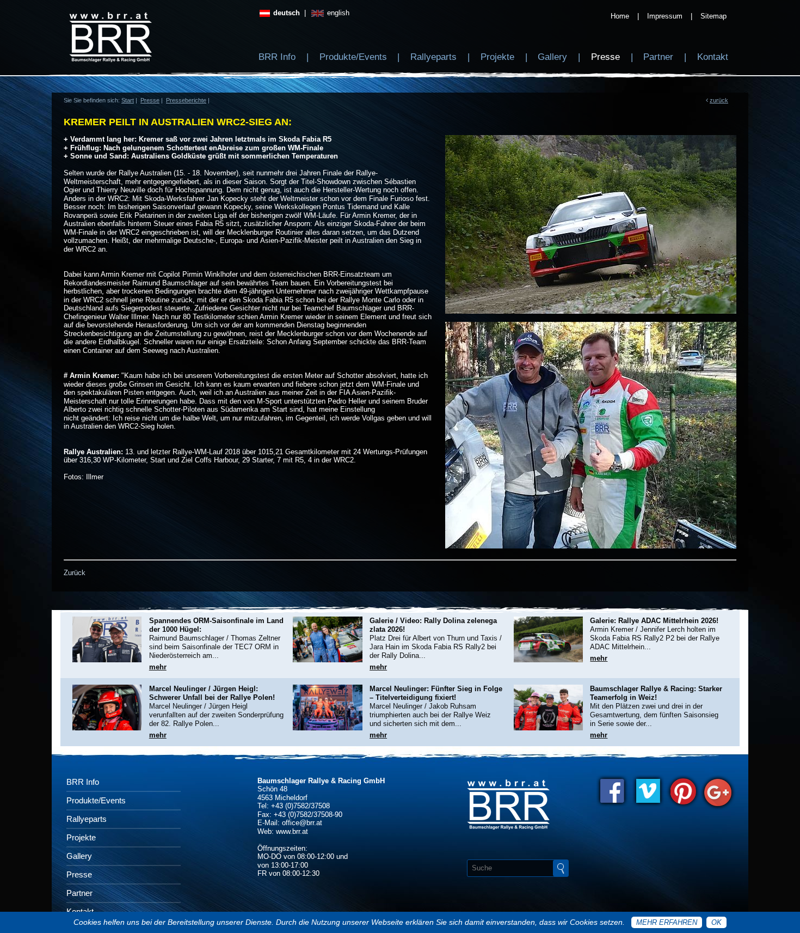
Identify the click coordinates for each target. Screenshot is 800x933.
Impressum (664, 16)
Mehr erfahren (666, 922)
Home (620, 16)
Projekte (497, 57)
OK (716, 922)
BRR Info (277, 57)
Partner (658, 57)
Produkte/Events (353, 57)
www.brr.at (292, 831)
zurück (719, 100)
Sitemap (713, 16)
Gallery (552, 57)
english (337, 13)
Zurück (74, 573)
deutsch (285, 13)
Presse (605, 57)
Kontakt (712, 57)
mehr (158, 667)
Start (127, 100)
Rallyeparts (433, 57)
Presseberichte (186, 100)
